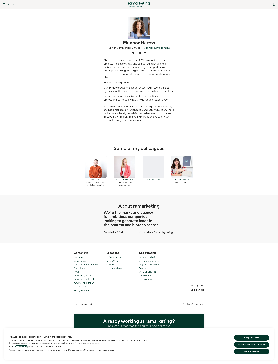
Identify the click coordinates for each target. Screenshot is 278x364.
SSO (91, 304)
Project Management (149, 265)
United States (112, 261)
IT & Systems (145, 276)
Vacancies (79, 258)
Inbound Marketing (148, 258)
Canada (110, 265)
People (142, 269)
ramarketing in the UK (84, 279)
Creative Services (147, 272)
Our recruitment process (86, 265)
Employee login (80, 304)
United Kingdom (114, 258)
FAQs (76, 272)
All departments (146, 279)
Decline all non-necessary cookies (251, 344)
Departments (80, 261)
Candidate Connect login (193, 304)
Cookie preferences (251, 351)
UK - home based (114, 269)
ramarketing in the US (84, 283)
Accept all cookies (252, 338)
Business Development (157, 48)
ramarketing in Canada (84, 276)
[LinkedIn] (140, 53)
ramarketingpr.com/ (195, 286)
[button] (274, 4)
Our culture (79, 269)
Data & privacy (81, 287)
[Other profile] (145, 53)
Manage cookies (82, 291)
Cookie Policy (21, 347)
